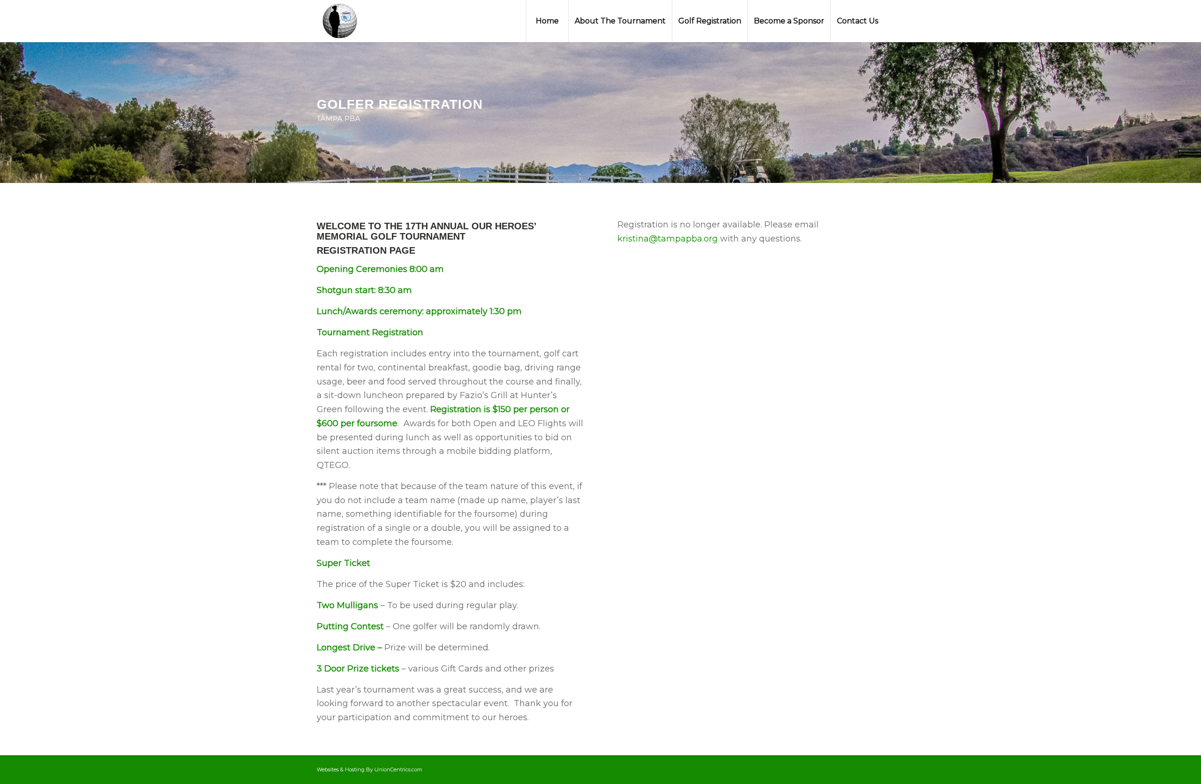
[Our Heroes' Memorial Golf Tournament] (341, 21)
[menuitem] (547, 21)
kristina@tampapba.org (667, 239)
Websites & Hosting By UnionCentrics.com (369, 769)
